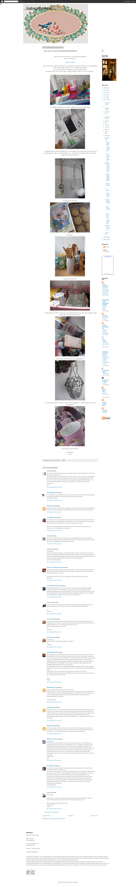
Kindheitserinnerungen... (107, 228)
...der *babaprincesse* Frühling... (107, 157)
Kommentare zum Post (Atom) (57, 818)
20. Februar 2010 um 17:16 (54, 647)
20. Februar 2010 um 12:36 (54, 613)
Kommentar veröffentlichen (52, 812)
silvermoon (50, 619)
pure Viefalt (107, 251)
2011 (105, 97)
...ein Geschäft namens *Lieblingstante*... (107, 218)
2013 (105, 92)
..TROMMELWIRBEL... (107, 202)
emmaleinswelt (51, 492)
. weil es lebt (105, 373)
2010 (105, 99)
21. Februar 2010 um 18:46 (54, 760)
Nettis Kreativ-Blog (104, 404)
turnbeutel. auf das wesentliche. (105, 331)
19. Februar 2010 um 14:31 (54, 512)
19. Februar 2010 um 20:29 (54, 562)
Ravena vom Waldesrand (54, 567)
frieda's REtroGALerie (105, 327)
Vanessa (49, 602)
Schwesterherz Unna (53, 585)
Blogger (76, 882)
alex (48, 471)
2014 (105, 90)
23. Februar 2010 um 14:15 (54, 787)
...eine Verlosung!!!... (107, 209)
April (106, 131)
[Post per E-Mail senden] (63, 460)
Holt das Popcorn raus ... (105, 394)
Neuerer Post (46, 815)
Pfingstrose (50, 506)
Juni (106, 127)
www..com (108, 256)
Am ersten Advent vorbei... (104, 308)
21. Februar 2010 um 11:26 (54, 720)
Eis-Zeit (104, 383)
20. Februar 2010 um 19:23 (54, 682)
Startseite (70, 815)
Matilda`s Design (51, 739)
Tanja (48, 792)
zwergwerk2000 (51, 652)
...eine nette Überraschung (105, 344)
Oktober (107, 112)
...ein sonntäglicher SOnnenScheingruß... (107, 146)
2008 (105, 239)
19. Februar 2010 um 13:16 (54, 500)
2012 (105, 95)
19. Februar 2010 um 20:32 (54, 580)
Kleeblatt (104, 316)
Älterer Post (94, 815)
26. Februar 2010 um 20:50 (54, 808)
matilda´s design (70, 62)
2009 (105, 237)
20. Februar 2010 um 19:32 (54, 702)
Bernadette (50, 765)
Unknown (107, 247)
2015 (105, 88)
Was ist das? (108, 273)
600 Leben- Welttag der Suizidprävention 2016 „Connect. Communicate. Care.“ (105, 360)
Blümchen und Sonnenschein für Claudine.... (107, 168)
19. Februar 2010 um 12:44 (54, 487)
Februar (107, 137)
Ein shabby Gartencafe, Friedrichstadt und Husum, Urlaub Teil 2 (105, 290)
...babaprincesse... (39, 8)
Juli (106, 124)
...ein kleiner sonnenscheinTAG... (107, 193)
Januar (107, 233)
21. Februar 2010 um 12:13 (54, 733)
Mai (106, 129)
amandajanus (50, 517)
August (107, 121)
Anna (48, 536)
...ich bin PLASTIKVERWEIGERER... (107, 177)
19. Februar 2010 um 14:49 (54, 530)
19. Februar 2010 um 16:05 (54, 543)
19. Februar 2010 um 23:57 (54, 597)
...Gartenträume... (107, 185)
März (106, 135)
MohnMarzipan (51, 687)
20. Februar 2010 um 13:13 (54, 632)
